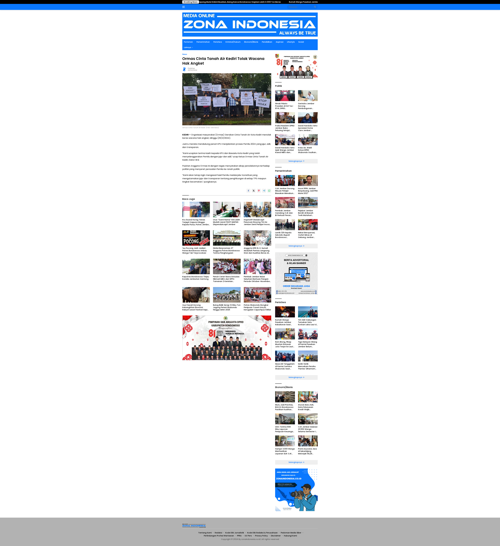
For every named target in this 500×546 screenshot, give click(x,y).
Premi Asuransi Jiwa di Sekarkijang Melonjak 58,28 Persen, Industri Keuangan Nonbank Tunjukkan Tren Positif (307, 451)
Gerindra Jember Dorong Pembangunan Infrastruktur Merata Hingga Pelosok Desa (308, 106)
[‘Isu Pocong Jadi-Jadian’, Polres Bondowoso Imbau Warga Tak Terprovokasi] (196, 238)
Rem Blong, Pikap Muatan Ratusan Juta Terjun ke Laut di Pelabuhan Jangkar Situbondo (284, 344)
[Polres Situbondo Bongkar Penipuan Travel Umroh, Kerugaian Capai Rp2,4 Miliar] (257, 295)
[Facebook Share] (248, 191)
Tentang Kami (205, 532)
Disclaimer (276, 535)
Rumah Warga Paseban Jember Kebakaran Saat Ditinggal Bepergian (276, 2)
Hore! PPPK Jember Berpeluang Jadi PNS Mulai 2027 (308, 190)
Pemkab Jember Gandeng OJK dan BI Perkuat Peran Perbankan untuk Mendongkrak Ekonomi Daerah (284, 213)
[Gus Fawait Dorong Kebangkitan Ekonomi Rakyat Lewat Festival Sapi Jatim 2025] (196, 295)
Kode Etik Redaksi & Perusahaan (262, 532)
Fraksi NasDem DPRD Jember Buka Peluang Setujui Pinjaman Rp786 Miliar (284, 128)
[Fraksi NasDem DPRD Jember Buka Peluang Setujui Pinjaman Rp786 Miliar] (285, 117)
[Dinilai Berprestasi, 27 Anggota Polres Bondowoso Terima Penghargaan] (227, 238)
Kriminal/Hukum (233, 42)
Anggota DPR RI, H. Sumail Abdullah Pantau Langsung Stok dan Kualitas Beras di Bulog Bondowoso (256, 250)
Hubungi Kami (290, 535)
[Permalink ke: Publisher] (184, 69)
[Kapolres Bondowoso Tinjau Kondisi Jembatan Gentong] (196, 266)
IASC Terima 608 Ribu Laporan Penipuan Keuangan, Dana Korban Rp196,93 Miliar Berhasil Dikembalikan (285, 429)
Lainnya (187, 47)
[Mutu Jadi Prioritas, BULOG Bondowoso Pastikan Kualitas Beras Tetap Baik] (285, 396)
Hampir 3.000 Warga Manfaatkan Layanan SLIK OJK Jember (285, 451)
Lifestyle (291, 42)
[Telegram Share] (264, 191)
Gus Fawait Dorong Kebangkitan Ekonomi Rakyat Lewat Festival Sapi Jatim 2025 (194, 307)
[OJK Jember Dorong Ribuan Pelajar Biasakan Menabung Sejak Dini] (285, 180)
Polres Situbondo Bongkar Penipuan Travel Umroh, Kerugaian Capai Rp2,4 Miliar (257, 307)
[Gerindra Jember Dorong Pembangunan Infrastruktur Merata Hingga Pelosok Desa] (308, 95)
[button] (315, 7)
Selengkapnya (296, 161)
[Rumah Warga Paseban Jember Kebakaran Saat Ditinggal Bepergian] (285, 311)
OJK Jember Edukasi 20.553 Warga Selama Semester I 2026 (307, 429)
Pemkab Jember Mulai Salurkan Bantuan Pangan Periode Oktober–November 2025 (257, 279)
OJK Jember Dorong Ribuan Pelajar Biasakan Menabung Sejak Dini (285, 190)
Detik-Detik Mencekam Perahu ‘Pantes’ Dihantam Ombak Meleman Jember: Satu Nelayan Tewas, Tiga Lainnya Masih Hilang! (308, 366)
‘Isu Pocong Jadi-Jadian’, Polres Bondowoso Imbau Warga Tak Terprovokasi (194, 250)
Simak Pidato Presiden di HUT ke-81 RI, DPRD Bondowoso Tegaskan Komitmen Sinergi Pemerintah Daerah (285, 106)
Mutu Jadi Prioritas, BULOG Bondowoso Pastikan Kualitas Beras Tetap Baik (284, 407)
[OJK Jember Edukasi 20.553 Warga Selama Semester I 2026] (308, 418)
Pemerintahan (203, 42)
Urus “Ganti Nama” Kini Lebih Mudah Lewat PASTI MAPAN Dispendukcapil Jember (226, 222)
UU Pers (248, 535)
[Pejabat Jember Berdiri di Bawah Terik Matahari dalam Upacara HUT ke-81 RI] (308, 202)
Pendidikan (267, 42)
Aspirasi (279, 42)
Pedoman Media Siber (291, 532)
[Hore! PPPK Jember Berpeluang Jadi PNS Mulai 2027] (308, 180)
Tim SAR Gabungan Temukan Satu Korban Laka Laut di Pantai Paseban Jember (307, 322)
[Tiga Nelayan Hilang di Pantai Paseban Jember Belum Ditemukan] (308, 333)
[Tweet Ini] (254, 191)
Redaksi (218, 532)
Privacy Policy (261, 535)
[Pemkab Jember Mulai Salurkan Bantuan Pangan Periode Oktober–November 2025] (257, 266)
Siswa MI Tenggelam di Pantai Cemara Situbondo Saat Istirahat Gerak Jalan (285, 366)
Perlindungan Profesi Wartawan (219, 535)
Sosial (301, 42)
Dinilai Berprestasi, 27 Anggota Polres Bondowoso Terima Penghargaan (226, 250)
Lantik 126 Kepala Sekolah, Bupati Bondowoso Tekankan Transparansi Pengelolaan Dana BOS (284, 235)
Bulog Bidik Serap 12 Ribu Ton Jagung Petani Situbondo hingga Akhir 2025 (226, 307)
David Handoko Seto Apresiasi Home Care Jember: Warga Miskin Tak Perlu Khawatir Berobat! (307, 128)
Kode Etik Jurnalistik (234, 532)
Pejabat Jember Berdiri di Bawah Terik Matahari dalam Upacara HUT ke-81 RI (308, 213)
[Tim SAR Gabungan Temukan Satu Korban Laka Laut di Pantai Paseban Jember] (308, 311)
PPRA (239, 535)
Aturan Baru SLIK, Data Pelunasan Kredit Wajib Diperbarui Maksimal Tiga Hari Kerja (307, 407)
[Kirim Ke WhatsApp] (269, 191)
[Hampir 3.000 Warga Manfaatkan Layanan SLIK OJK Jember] (285, 440)
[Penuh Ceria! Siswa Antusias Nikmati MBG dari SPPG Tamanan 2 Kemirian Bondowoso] (227, 266)
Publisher (191, 68)
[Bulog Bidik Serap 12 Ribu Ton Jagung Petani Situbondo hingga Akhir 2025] (227, 295)
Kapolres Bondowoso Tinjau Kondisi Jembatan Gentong (195, 277)
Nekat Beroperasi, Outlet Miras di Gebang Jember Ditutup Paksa (306, 235)
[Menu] (184, 7)
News (184, 54)
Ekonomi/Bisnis (251, 42)
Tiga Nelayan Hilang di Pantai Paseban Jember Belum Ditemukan (307, 344)
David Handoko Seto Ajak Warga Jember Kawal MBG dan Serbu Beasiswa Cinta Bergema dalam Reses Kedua (285, 150)
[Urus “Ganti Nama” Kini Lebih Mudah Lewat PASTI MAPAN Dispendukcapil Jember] (227, 209)
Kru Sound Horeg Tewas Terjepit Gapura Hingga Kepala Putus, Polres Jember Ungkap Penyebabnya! (195, 222)
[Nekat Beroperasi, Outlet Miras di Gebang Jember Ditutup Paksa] (308, 224)
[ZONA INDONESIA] (250, 24)
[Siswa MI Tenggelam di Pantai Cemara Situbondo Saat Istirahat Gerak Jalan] (285, 356)
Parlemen (188, 42)
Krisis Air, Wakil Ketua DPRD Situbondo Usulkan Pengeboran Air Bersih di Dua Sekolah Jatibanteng (307, 150)
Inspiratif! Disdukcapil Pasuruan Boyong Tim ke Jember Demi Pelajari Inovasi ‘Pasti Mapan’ (257, 222)
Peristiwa (217, 42)
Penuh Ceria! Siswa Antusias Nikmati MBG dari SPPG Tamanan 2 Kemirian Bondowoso (226, 279)
